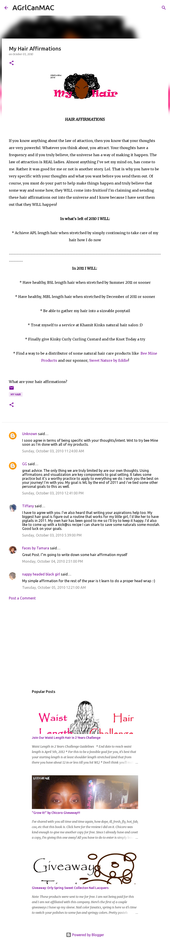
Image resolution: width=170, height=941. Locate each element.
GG (24, 464)
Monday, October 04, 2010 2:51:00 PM (52, 561)
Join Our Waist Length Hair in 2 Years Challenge (66, 737)
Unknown (29, 434)
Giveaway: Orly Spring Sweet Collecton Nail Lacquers (70, 888)
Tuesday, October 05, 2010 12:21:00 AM (54, 587)
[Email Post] (11, 389)
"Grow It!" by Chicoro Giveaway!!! (56, 813)
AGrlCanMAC (33, 8)
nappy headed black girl (41, 574)
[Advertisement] (85, 645)
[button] (11, 63)
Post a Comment (22, 598)
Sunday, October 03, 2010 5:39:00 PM (52, 535)
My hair (16, 394)
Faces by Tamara (35, 548)
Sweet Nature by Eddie (108, 360)
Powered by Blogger (87, 935)
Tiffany (28, 506)
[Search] (60, 7)
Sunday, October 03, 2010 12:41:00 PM (53, 493)
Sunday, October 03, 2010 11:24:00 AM (53, 451)
